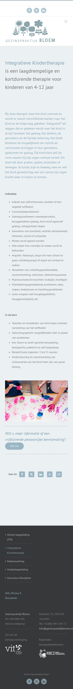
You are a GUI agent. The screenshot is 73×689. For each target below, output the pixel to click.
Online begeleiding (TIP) (18, 537)
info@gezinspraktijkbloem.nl (36, 3)
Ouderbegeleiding (17, 569)
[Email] (59, 474)
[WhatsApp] (49, 474)
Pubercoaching (15, 561)
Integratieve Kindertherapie (15, 550)
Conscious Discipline (19, 578)
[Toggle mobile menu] (66, 21)
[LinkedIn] (40, 474)
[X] (31, 474)
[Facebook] (22, 474)
